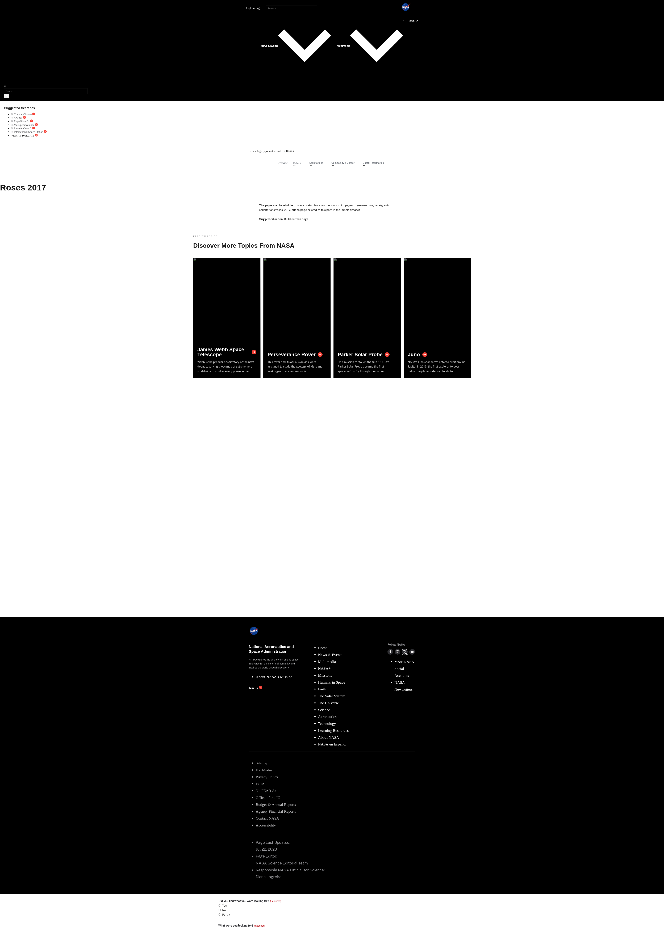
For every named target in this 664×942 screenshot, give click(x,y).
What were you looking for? (241, 925)
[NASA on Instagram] (397, 652)
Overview (282, 162)
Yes (224, 905)
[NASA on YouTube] (412, 652)
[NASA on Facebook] (390, 652)
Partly (226, 914)
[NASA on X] (405, 652)
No (224, 910)
